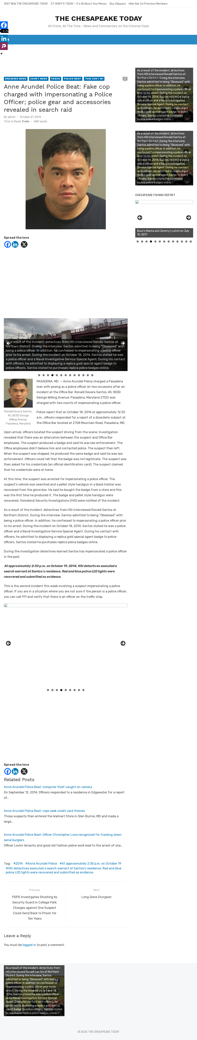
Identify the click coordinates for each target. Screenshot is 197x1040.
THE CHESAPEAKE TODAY (98, 18)
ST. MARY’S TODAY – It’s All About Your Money (79, 3)
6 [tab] (61, 375)
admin (11, 117)
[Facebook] (7, 244)
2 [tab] (44, 375)
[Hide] (1, 53)
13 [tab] (92, 375)
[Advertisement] (66, 282)
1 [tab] (39, 375)
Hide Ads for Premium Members (148, 3)
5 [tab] (57, 375)
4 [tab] (52, 375)
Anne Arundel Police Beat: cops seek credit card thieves (44, 811)
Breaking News (15, 78)
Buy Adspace (118, 3)
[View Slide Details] (164, 219)
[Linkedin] (15, 244)
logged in (29, 945)
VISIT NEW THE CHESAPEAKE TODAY (26, 3)
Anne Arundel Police (42, 863)
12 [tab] (88, 375)
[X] (24, 244)
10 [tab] (79, 375)
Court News (38, 78)
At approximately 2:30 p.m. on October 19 (91, 863)
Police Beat (72, 78)
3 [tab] (48, 375)
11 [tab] (83, 375)
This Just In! (94, 78)
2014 (19, 863)
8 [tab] (70, 375)
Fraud (55, 78)
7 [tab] (66, 375)
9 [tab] (74, 375)
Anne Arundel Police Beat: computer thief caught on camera (48, 787)
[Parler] (4, 46)
